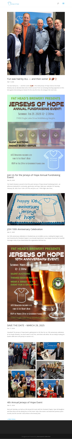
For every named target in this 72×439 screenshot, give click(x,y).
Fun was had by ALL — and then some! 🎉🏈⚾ (32, 78)
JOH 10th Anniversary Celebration (25, 229)
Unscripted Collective (43, 436)
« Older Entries (11, 419)
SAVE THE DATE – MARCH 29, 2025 (26, 325)
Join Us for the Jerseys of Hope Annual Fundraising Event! (33, 176)
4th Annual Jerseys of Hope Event (24, 402)
